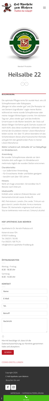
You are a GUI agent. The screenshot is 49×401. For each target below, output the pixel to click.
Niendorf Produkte (24, 66)
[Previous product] (26, 84)
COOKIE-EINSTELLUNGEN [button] (12, 362)
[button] (44, 8)
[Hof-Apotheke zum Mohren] (21, 8)
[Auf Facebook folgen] (7, 387)
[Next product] (22, 84)
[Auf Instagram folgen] (13, 387)
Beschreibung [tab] (8, 94)
